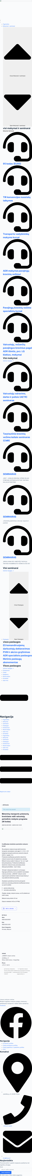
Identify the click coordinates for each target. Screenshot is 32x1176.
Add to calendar (10, 908)
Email (1, 1167)
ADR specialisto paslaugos (17, 655)
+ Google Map (16, 960)
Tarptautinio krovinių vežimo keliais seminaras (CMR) (16, 437)
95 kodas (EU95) (12, 163)
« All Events (5, 805)
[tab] (5, 131)
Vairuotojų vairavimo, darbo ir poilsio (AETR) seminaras (15, 397)
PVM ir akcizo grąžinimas (16, 652)
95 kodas (4, 929)
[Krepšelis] (1, 789)
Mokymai (9, 929)
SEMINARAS (9, 474)
